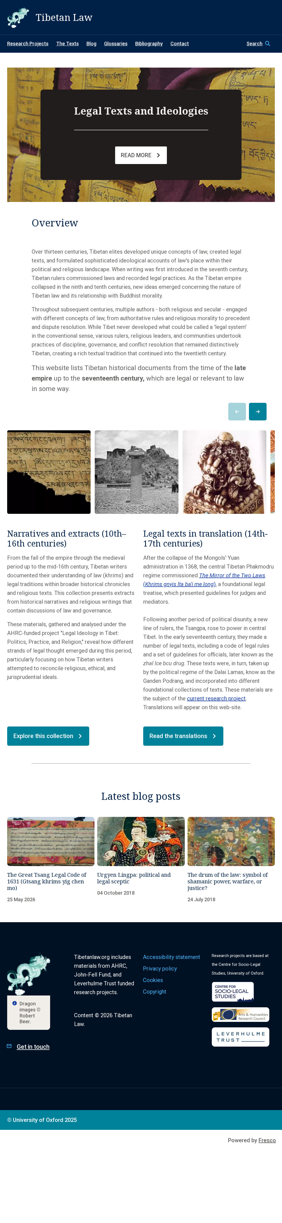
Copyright (154, 991)
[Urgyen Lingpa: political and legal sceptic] (141, 859)
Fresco (267, 1140)
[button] (260, 43)
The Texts (67, 43)
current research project (216, 698)
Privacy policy (160, 968)
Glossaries (116, 43)
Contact (179, 43)
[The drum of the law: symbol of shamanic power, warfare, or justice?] (231, 859)
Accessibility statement (171, 957)
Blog (91, 43)
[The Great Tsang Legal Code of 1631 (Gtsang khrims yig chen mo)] (51, 859)
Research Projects (27, 43)
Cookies (153, 980)
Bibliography (149, 43)
